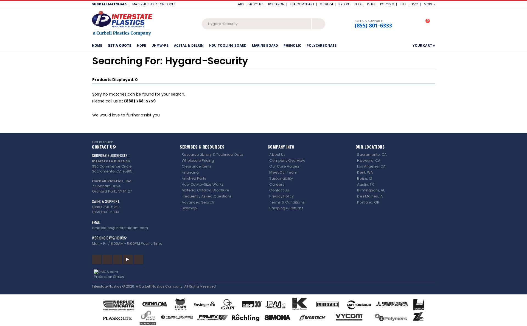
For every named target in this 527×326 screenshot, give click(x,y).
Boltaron (276, 4)
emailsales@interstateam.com (120, 227)
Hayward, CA (368, 160)
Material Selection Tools (155, 4)
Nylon (343, 4)
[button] (428, 24)
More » (429, 4)
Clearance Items (197, 166)
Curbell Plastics (151, 286)
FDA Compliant (302, 4)
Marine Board (265, 45)
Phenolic (292, 45)
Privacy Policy (281, 196)
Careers (276, 184)
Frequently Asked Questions (207, 196)
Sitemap (189, 208)
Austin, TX (365, 184)
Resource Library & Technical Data (212, 154)
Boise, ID (364, 178)
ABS (241, 4)
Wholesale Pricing (198, 160)
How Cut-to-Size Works (203, 184)
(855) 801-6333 (373, 26)
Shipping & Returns (286, 208)
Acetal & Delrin (189, 45)
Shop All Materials (109, 4)
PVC (415, 4)
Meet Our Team (283, 172)
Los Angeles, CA (371, 166)
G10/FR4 (326, 4)
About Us (277, 154)
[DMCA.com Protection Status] (263, 274)
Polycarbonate (322, 45)
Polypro (387, 4)
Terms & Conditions (286, 202)
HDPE (141, 45)
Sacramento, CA (372, 154)
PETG (371, 4)
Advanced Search (198, 202)
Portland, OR (368, 202)
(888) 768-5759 (106, 207)
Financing (190, 172)
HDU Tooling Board (227, 45)
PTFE (403, 4)
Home (97, 45)
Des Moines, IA (370, 196)
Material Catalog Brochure (205, 190)
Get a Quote (119, 45)
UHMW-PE (160, 45)
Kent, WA (365, 172)
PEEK (357, 4)
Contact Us (279, 190)
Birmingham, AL (371, 190)
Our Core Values (284, 166)
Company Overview (287, 160)
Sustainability (281, 178)
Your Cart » (424, 45)
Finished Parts (194, 178)
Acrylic (256, 4)
